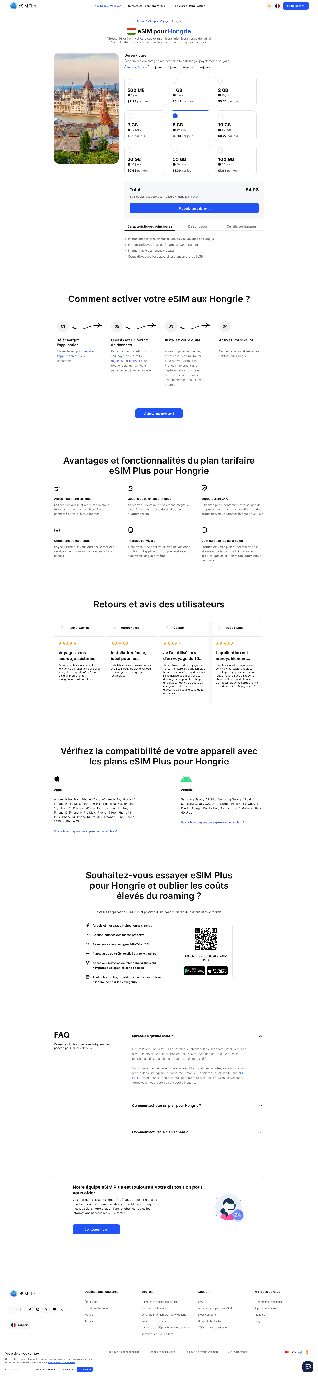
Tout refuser (67, 1369)
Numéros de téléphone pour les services (165, 1327)
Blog (257, 1321)
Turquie (89, 1321)
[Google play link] (194, 970)
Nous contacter (207, 1314)
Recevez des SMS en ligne (157, 1333)
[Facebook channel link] (13, 1309)
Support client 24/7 (209, 1321)
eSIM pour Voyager (108, 5)
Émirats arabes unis (96, 1308)
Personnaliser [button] (12, 1369)
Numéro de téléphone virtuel (147, 5)
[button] (277, 6)
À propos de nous (265, 1308)
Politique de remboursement (202, 1351)
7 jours (172, 67)
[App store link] (217, 970)
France (89, 1314)
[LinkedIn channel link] (21, 1309)
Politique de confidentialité (123, 1351)
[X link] (46, 1309)
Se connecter (295, 6)
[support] (307, 1366)
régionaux (117, 361)
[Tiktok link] (62, 1309)
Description (197, 226)
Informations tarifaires (154, 1308)
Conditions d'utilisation (162, 1351)
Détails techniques (242, 226)
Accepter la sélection (46, 1369)
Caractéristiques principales (149, 226)
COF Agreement (237, 1351)
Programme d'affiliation (269, 1301)
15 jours (188, 67)
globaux (134, 361)
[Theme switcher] (269, 6)
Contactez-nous (96, 1229)
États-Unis (91, 1301)
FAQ (200, 1301)
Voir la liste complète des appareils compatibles (84, 831)
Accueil (141, 21)
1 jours (157, 67)
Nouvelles (261, 1314)
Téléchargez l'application (213, 1327)
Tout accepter (84, 1369)
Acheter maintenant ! (159, 413)
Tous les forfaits (137, 67)
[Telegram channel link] (29, 1309)
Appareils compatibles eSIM (215, 1308)
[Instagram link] (37, 1309)
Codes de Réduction (153, 1321)
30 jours (204, 67)
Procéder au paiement (194, 208)
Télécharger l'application (189, 5)
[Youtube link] (54, 1309)
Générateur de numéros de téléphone (163, 1314)
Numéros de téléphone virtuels (159, 1301)
